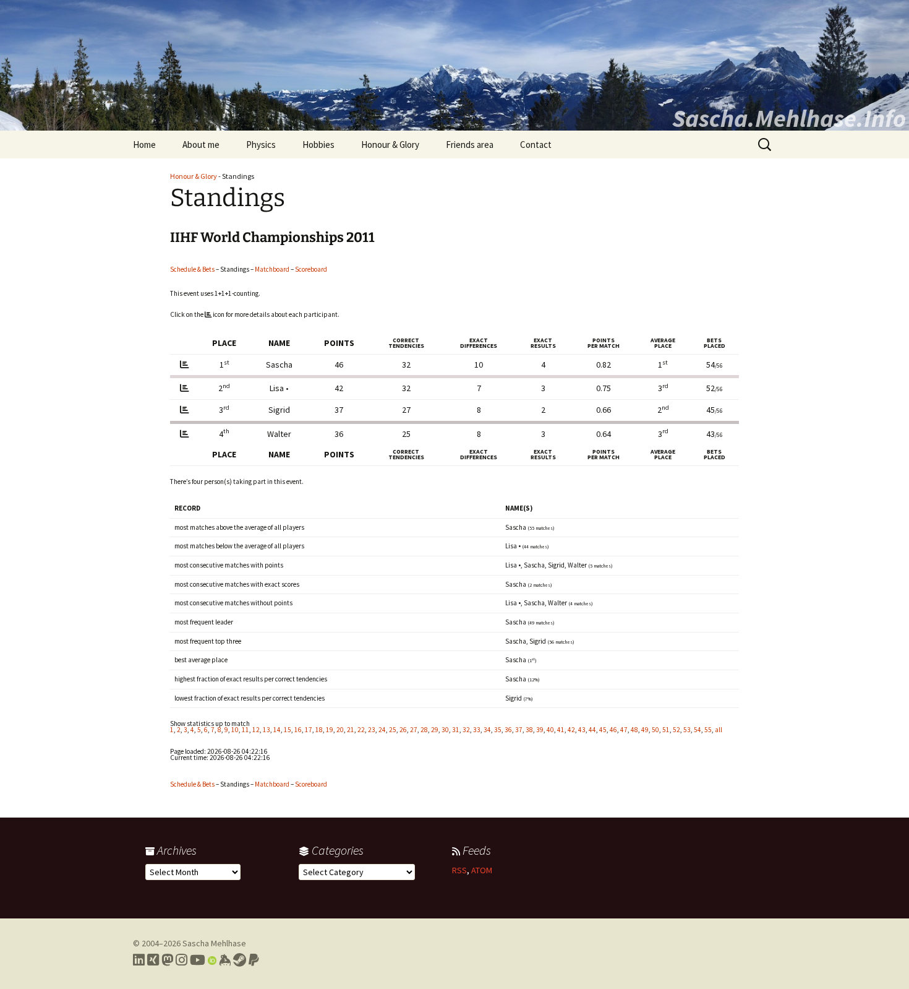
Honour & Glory (390, 144)
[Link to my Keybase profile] (225, 960)
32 (466, 729)
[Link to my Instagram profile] (181, 960)
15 (287, 729)
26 (403, 729)
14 (277, 729)
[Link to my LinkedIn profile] (139, 960)
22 (361, 729)
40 (550, 729)
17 (308, 729)
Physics (261, 144)
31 (455, 729)
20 (340, 729)
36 (508, 729)
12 (256, 729)
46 (613, 729)
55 (708, 729)
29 (434, 729)
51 (666, 729)
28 (424, 729)
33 (476, 729)
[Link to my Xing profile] (153, 960)
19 (329, 729)
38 (529, 729)
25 (392, 729)
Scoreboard (311, 269)
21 (350, 729)
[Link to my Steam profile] (239, 960)
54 (697, 729)
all (718, 729)
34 (487, 729)
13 (266, 729)
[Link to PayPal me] (254, 960)
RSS (459, 870)
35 (497, 729)
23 (371, 729)
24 (382, 729)
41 (561, 729)
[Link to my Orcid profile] (212, 960)
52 (676, 729)
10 (235, 729)
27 (413, 729)
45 (603, 729)
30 (445, 729)
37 (519, 729)
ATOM (481, 870)
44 (592, 729)
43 (582, 729)
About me (201, 144)
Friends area (469, 144)
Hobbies (318, 144)
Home (144, 144)
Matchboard (272, 269)
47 (624, 729)
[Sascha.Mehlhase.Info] (454, 65)
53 (687, 729)
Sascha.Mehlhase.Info (789, 118)
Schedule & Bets (192, 269)
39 (540, 729)
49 (645, 729)
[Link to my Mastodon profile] (167, 960)
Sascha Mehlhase (214, 943)
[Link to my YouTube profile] (197, 960)
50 (655, 729)
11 (245, 729)
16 (298, 729)
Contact (536, 144)
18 (319, 729)
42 (571, 729)
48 (634, 729)
